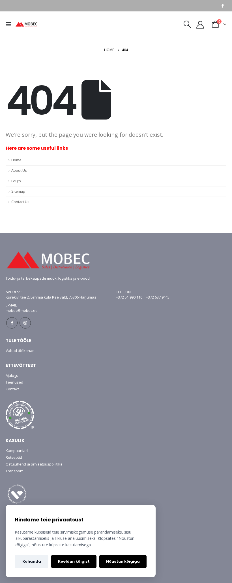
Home (16, 160)
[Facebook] (222, 5)
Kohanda (31, 561)
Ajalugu (12, 375)
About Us (19, 170)
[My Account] (200, 24)
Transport (14, 470)
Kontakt (12, 388)
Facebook (12, 323)
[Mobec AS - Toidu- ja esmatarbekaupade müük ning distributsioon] (29, 24)
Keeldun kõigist (74, 561)
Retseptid (14, 457)
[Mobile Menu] (10, 24)
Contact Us (20, 201)
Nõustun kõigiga (123, 561)
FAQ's (16, 181)
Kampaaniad (17, 450)
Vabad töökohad (20, 350)
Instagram (25, 323)
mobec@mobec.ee (22, 310)
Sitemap (18, 191)
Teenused (14, 382)
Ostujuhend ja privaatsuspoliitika (34, 464)
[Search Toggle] (187, 24)
